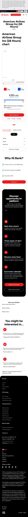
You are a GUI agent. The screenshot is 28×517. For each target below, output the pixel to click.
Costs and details (6, 130)
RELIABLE (19, 118)
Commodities (5, 386)
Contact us (5, 433)
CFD (14, 134)
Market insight (6, 423)
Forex (3, 384)
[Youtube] (13, 467)
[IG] (5, 15)
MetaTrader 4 (5, 415)
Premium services (6, 398)
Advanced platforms (7, 417)
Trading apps (5, 409)
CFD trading (5, 392)
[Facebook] (3, 467)
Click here (10, 443)
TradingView (5, 411)
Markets (4, 378)
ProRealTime (5, 413)
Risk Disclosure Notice (14, 477)
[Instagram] (6, 467)
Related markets (17, 130)
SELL (8, 88)
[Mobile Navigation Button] (26, 15)
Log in (25, 11)
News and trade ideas (7, 427)
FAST (9, 118)
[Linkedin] (16, 467)
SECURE (13, 118)
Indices (4, 382)
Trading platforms (6, 403)
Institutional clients (7, 400)
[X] (9, 467)
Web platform (5, 408)
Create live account (16, 14)
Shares (4, 388)
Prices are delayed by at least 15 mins (14, 109)
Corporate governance (7, 441)
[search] (23, 15)
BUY (22, 88)
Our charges (5, 396)
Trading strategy (6, 429)
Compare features (6, 419)
